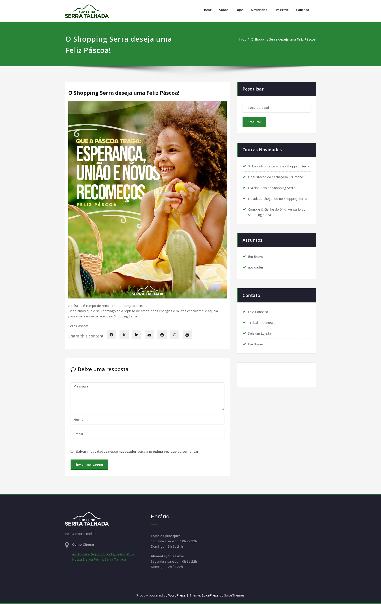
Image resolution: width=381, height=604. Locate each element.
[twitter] (124, 334)
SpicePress (210, 595)
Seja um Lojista (259, 333)
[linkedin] (136, 334)
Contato (302, 10)
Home (207, 10)
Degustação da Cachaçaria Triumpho (275, 177)
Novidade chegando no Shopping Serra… (278, 198)
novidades (256, 267)
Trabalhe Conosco (261, 322)
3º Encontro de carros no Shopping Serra (279, 166)
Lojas (239, 10)
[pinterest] (162, 334)
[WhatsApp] (174, 334)
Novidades (259, 10)
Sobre (223, 10)
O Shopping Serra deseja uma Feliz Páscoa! (283, 39)
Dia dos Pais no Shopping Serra (271, 187)
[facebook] (111, 334)
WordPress (177, 595)
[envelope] (149, 334)
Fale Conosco (258, 311)
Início (243, 39)
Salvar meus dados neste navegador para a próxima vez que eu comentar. (138, 451)
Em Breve (282, 10)
